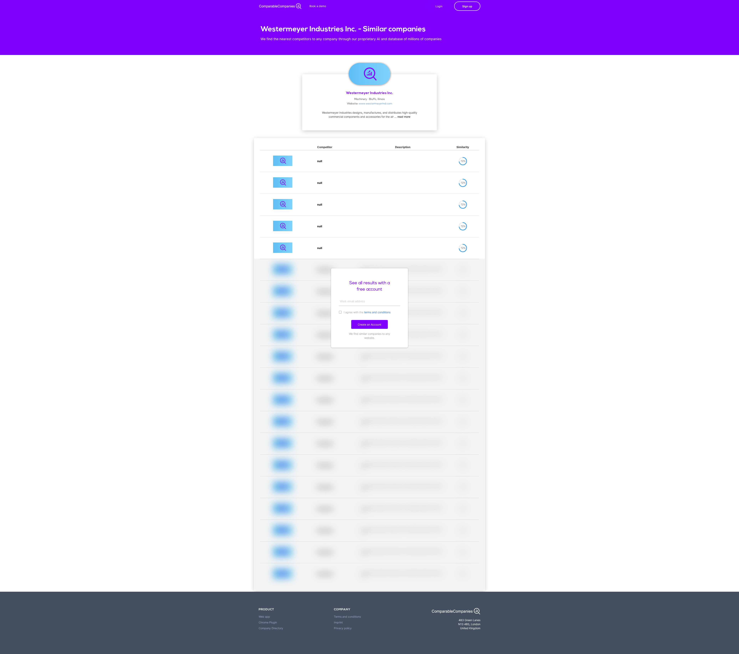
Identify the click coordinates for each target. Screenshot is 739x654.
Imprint (338, 622)
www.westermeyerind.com (375, 103)
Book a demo (317, 6)
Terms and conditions (347, 616)
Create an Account (369, 324)
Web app (264, 616)
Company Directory (271, 628)
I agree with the (366, 312)
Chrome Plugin (268, 622)
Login (439, 6)
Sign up (467, 6)
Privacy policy (343, 628)
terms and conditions (377, 312)
